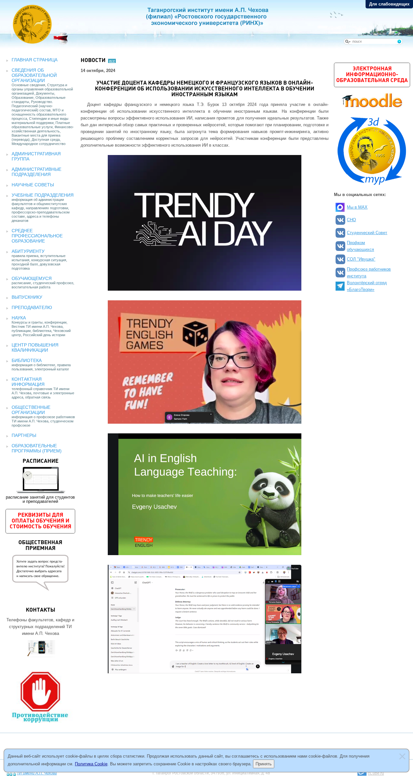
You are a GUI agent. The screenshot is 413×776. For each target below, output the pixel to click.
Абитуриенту (28, 251)
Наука (19, 317)
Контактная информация (28, 382)
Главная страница (34, 59)
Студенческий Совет (367, 232)
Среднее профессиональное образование (37, 235)
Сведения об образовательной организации (34, 75)
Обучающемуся (32, 278)
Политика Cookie (91, 763)
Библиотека (27, 360)
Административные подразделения (36, 172)
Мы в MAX (357, 207)
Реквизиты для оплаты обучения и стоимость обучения (40, 521)
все (112, 61)
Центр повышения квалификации (35, 347)
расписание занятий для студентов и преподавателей (40, 481)
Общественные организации (31, 410)
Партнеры (24, 435)
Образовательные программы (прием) (37, 448)
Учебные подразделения (43, 195)
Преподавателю (32, 307)
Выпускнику (27, 297)
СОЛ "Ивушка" (361, 259)
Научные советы (33, 184)
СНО (351, 219)
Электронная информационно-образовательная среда (372, 75)
